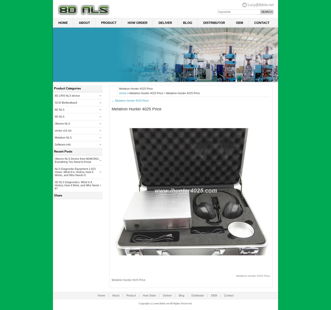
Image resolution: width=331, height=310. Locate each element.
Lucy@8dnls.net (261, 5)
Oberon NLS (62, 123)
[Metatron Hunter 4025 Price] (191, 269)
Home (63, 23)
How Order (137, 23)
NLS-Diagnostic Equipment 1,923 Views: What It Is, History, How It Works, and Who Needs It (75, 172)
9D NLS (59, 116)
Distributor (214, 23)
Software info (63, 144)
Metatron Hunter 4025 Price (130, 100)
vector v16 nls (63, 130)
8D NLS (59, 109)
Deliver (165, 23)
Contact (262, 23)
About (84, 23)
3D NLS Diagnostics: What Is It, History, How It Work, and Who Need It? (77, 185)
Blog (187, 23)
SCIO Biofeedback (66, 102)
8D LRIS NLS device (67, 95)
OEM (239, 23)
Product (109, 23)
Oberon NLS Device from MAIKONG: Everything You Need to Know (77, 160)
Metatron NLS (63, 137)
